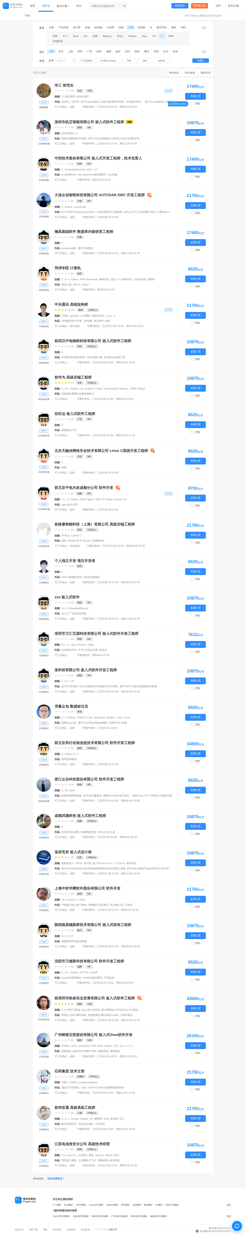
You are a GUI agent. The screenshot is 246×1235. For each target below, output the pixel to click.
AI (151, 27)
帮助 (45, 1230)
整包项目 (174, 72)
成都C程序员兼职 (158, 1216)
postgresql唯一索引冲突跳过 (77, 248)
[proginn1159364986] (44, 273)
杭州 (99, 51)
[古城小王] (44, 893)
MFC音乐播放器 (92, 795)
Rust (75, 36)
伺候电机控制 (88, 832)
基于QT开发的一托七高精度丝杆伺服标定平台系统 (89, 686)
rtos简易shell (68, 174)
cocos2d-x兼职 (96, 1205)
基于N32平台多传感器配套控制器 (138, 686)
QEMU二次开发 (70, 101)
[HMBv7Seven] (44, 1040)
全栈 (95, 36)
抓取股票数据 (69, 759)
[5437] (44, 127)
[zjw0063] (44, 1113)
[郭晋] (44, 455)
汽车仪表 (100, 1123)
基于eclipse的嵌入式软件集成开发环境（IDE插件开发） (112, 101)
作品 (78, 5)
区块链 (141, 27)
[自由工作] (44, 529)
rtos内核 (112, 174)
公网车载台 (126, 1015)
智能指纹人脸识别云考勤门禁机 (79, 1051)
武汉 (127, 51)
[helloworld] (44, 492)
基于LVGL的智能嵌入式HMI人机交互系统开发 (114, 138)
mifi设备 (87, 320)
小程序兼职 (80, 1205)
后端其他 (58, 41)
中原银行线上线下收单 (74, 904)
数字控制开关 (69, 1123)
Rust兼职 (68, 1205)
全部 (51, 27)
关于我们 (57, 1230)
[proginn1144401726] (44, 602)
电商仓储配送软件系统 (74, 138)
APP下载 (33, 1230)
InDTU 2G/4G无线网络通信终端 (106, 1087)
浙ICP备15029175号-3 (220, 1228)
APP (218, 6)
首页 (32, 5)
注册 (236, 5)
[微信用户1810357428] (44, 966)
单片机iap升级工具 (114, 357)
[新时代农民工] (44, 163)
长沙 (165, 51)
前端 (87, 27)
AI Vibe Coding (108, 61)
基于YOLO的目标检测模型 (93, 722)
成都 (108, 51)
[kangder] (44, 90)
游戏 (121, 27)
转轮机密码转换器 (71, 795)
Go (85, 36)
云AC (84, 1087)
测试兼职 (148, 1205)
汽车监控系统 (85, 1123)
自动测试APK (68, 649)
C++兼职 (57, 1205)
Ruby (120, 36)
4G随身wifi (98, 540)
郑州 (156, 51)
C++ (65, 36)
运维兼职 (137, 1205)
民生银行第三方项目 (121, 904)
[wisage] (44, 930)
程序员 (46, 5)
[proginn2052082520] (44, 639)
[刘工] (44, 310)
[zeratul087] (44, 237)
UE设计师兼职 (172, 1205)
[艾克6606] (44, 675)
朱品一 (86, 284)
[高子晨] (44, 1003)
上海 (70, 51)
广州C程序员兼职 (119, 1216)
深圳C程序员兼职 (100, 1216)
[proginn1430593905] (44, 419)
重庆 (146, 51)
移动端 (98, 27)
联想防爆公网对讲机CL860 (103, 1015)
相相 (63, 467)
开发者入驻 (199, 5)
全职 (145, 61)
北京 (60, 51)
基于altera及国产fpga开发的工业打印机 (149, 868)
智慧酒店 (115, 1051)
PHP (170, 36)
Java (144, 36)
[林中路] (44, 1149)
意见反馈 (85, 1230)
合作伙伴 (71, 1230)
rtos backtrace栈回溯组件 (92, 174)
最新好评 (206, 72)
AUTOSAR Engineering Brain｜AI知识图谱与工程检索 (91, 211)
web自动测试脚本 (71, 977)
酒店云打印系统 (70, 1087)
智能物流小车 (69, 430)
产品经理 (63, 27)
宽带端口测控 (69, 1160)
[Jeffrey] (44, 200)
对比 (197, 103)
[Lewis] (44, 382)
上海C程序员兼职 (80, 1216)
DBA (183, 27)
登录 (230, 5)
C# (154, 36)
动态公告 (19, 1230)
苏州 (175, 51)
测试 (173, 27)
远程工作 (112, 1229)
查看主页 (196, 96)
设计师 (76, 27)
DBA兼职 (125, 1205)
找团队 (200, 60)
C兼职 (27, 15)
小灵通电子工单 (87, 1160)
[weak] (44, 346)
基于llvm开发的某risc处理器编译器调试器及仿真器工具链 (93, 868)
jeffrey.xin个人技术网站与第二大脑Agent (146, 211)
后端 (130, 27)
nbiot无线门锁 (94, 357)
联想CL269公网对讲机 (74, 1015)
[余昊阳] (44, 566)
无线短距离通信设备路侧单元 (77, 393)
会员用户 (88, 61)
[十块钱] (44, 821)
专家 (129, 61)
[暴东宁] (44, 1076)
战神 (63, 540)
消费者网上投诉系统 (108, 1160)
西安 (137, 51)
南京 (118, 51)
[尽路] (44, 712)
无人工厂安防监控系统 (74, 613)
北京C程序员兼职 (61, 1216)
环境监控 (109, 977)
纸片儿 (77, 284)
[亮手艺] (44, 857)
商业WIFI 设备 (102, 320)
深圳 (79, 51)
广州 (89, 51)
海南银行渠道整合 (98, 904)
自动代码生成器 (70, 832)
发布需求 (180, 5)
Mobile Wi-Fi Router (79, 540)
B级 (129, 121)
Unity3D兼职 (112, 1205)
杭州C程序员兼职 (139, 1216)
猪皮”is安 (66, 284)
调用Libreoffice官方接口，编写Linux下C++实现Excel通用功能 (137, 795)
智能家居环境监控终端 (74, 941)
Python (132, 36)
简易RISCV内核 (118, 722)
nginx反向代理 (69, 504)
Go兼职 (158, 1205)
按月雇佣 (190, 72)
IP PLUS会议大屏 (88, 649)
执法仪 (103, 649)
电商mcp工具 (68, 722)
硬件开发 (162, 27)
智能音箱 (103, 1051)
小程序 (110, 27)
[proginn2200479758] (44, 748)
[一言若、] (44, 784)
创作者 (161, 61)
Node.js (107, 36)
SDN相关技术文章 (71, 320)
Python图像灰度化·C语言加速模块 (80, 577)
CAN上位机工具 (106, 832)
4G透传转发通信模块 (73, 357)
